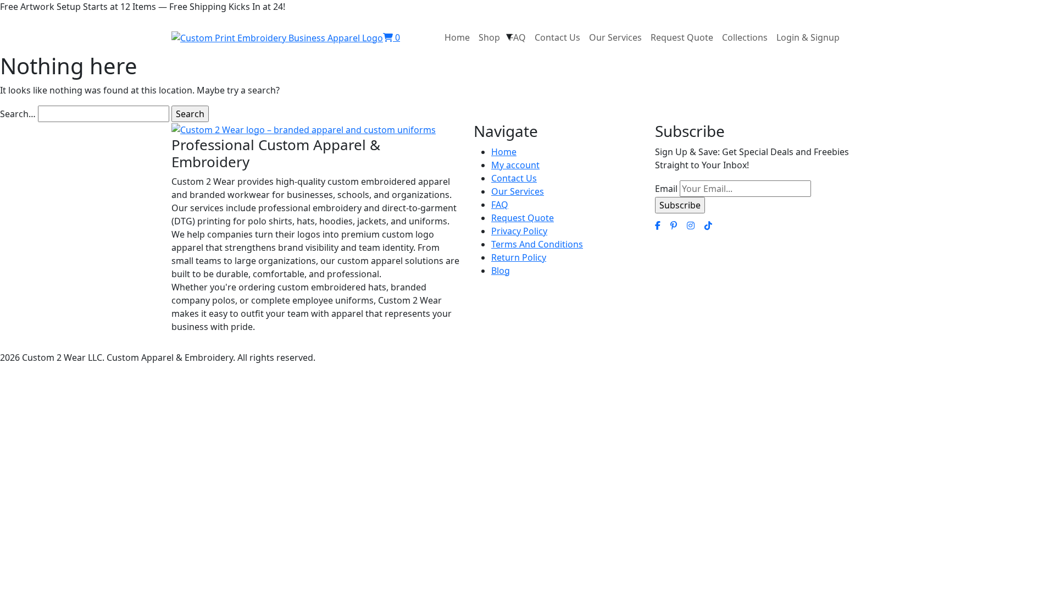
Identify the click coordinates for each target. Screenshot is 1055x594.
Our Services (615, 37)
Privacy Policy (519, 231)
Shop (489, 37)
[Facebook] (657, 225)
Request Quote (682, 37)
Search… (18, 114)
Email (666, 189)
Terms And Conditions (537, 244)
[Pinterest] (673, 225)
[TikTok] (708, 225)
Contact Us (557, 37)
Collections (745, 37)
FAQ (517, 37)
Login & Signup (808, 37)
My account (515, 165)
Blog (500, 271)
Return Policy (518, 257)
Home (457, 37)
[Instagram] (691, 225)
